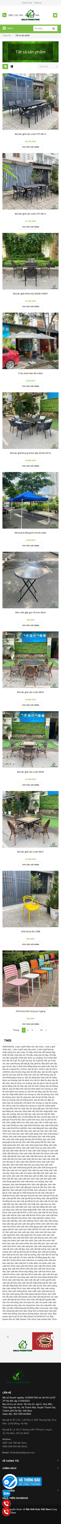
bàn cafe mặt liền (10, 1221)
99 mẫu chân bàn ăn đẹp (37, 1055)
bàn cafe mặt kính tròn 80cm (14, 1218)
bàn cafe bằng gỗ (36, 1128)
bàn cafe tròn (8, 1263)
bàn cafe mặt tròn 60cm (29, 1221)
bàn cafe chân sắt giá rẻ (38, 1151)
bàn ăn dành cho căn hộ (29, 1080)
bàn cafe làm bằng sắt (38, 1207)
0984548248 (8, 1047)
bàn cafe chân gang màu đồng (34, 1145)
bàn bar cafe (30, 1114)
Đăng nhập (27, 3)
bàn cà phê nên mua (31, 1120)
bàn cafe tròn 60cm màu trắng (20, 1271)
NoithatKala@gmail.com (18, 1452)
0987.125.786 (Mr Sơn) (14, 1443)
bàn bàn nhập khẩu (44, 1111)
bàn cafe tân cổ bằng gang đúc (37, 1257)
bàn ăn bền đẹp (34, 1072)
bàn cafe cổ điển (36, 1176)
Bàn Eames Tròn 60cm (26, 1319)
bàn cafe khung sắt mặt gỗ (17, 1063)
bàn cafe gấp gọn (39, 1184)
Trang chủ (6, 35)
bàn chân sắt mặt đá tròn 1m (41, 1297)
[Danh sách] (12, 66)
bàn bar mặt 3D (43, 1114)
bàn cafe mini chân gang (28, 1226)
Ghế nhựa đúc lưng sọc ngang (30, 1011)
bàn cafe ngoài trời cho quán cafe (31, 1235)
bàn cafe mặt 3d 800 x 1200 (20, 1212)
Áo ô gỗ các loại (25, 1061)
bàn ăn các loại (9, 1075)
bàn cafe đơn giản (44, 1179)
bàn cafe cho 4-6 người (17, 1170)
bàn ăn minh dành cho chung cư (38, 1089)
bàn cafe (30, 1122)
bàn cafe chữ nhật (20, 1176)
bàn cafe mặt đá (9, 1215)
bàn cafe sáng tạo (25, 1246)
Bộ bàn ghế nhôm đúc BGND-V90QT (30, 293)
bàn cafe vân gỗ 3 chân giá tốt (38, 1280)
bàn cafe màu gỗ (9, 1224)
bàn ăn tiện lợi (40, 1100)
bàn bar (20, 1114)
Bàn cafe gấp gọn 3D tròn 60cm (30, 612)
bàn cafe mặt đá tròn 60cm (29, 1215)
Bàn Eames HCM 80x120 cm (36, 1316)
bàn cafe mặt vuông (49, 1221)
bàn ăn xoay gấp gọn (35, 1108)
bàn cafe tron (50, 1260)
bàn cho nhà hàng (10, 1302)
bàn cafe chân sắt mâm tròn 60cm (34, 1153)
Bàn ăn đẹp (46, 1080)
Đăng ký (37, 3)
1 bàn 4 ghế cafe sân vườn (24, 1049)
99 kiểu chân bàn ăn (16, 1055)
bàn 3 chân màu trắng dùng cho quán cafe (31, 1066)
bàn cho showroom (26, 1305)
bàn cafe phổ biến (21, 1238)
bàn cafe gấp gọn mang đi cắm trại (31, 1187)
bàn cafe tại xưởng (28, 1255)
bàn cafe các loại (36, 1131)
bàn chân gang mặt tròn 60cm (33, 1294)
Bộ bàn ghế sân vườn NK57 (30, 851)
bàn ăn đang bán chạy (35, 1077)
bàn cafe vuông (50, 1286)
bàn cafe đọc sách (27, 1179)
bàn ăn (54, 1066)
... (36, 1030)
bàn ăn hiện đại (20, 1086)
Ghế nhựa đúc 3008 (30, 931)
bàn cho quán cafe (43, 1302)
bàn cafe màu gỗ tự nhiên (29, 1224)
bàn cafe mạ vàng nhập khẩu (24, 1210)
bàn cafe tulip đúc (16, 1280)
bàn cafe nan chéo (26, 1232)
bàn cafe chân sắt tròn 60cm (28, 1162)
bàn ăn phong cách (45, 1094)
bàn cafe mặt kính (50, 1215)
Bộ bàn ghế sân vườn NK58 (30, 771)
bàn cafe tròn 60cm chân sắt (20, 1269)
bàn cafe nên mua (43, 1232)
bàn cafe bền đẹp (20, 1131)
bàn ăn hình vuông (36, 1086)
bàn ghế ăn (35, 1063)
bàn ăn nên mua (50, 1092)
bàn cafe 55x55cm (10, 1125)
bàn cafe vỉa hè (35, 1286)
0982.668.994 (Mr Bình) (14, 1446)
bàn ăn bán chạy (18, 1072)
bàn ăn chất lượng (41, 1075)
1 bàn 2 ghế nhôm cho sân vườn (29, 1047)
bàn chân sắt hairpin (18, 1297)
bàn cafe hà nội (47, 1201)
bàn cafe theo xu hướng (32, 1260)
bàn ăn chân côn (24, 1075)
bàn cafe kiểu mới (19, 1207)
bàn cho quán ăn (27, 1302)
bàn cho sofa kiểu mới (46, 1305)
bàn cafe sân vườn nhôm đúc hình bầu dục (26, 1243)
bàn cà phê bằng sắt (27, 1117)
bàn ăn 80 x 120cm (36, 1069)
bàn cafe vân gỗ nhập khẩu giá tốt (33, 1283)
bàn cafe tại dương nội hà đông (23, 1252)
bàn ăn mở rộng (34, 1092)
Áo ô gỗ (13, 1061)
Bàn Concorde (42, 1308)
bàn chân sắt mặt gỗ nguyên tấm (41, 1299)
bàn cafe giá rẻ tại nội (48, 1195)
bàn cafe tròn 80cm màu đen (29, 1274)
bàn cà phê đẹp (44, 1117)
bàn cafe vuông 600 (31, 1288)
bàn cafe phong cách (39, 1238)
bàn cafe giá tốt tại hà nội (28, 1201)
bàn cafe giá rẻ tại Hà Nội (22, 1190)
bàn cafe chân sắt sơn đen (30, 1159)
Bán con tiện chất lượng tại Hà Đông (18, 1308)
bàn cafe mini (48, 1224)
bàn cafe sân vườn (25, 1240)
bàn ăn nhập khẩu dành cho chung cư (19, 1094)
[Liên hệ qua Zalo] (6, 1494)
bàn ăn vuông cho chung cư (25, 1106)
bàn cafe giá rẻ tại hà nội (27, 1195)
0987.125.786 (15, 15)
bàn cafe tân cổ (15, 1257)
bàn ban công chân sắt (24, 1111)
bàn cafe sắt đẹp (17, 1249)
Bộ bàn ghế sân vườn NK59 (30, 692)
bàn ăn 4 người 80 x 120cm (14, 1069)
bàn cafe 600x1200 (49, 1125)
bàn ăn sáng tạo (24, 1097)
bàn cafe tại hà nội (10, 1255)
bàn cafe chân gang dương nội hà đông (24, 1139)
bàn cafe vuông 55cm (11, 1288)
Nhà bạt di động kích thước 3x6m (30, 532)
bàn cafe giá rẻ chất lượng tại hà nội (24, 1193)
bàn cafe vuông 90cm (17, 1291)
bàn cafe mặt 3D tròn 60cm (46, 1212)
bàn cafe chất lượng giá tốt (20, 1167)
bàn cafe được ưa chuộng (32, 1181)
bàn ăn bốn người (50, 1072)
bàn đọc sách (46, 1314)
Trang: (16, 1030)
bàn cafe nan (11, 1232)
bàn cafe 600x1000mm (30, 1125)
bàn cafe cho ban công (38, 1170)
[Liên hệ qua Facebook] (6, 1482)
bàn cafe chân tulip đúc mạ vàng (25, 1165)
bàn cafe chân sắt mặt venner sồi (32, 1156)
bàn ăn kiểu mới (16, 1089)
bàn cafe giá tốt (9, 1198)
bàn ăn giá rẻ (39, 1083)
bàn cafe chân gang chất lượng (23, 1136)
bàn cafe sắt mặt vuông (36, 1249)
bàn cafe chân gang (29, 1134)
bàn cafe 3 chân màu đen (45, 1122)
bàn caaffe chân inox (16, 1122)
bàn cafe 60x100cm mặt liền (14, 1128)
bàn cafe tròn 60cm (24, 1266)
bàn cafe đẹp (50, 1176)
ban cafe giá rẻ (40, 1190)
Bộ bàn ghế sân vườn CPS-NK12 (30, 134)
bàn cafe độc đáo (10, 1179)
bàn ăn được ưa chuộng (21, 1083)
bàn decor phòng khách (28, 1314)
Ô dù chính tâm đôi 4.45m (30, 373)
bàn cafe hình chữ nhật (25, 1204)
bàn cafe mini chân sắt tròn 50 (28, 1229)
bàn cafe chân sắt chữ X (16, 1151)
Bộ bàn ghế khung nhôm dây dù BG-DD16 (30, 453)
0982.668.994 (32, 15)
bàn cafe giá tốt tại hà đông (29, 1198)
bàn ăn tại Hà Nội (39, 1097)
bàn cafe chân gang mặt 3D (34, 1142)
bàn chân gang (13, 1294)
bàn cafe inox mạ (43, 1204)
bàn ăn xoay (19, 1108)
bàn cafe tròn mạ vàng (15, 1277)
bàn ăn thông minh (24, 1100)
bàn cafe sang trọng (43, 1246)
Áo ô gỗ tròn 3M (40, 1061)
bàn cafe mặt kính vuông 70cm (41, 1218)
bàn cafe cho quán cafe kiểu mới (29, 1173)
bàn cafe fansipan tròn (21, 1184)
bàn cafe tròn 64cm (42, 1271)
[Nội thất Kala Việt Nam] (18, 1377)
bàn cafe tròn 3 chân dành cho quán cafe (33, 1263)
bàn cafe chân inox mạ (32, 1148)
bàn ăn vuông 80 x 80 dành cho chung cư (25, 1103)
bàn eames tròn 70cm (47, 1319)
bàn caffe (32, 1291)
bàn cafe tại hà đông (47, 1252)
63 (41, 1030)
